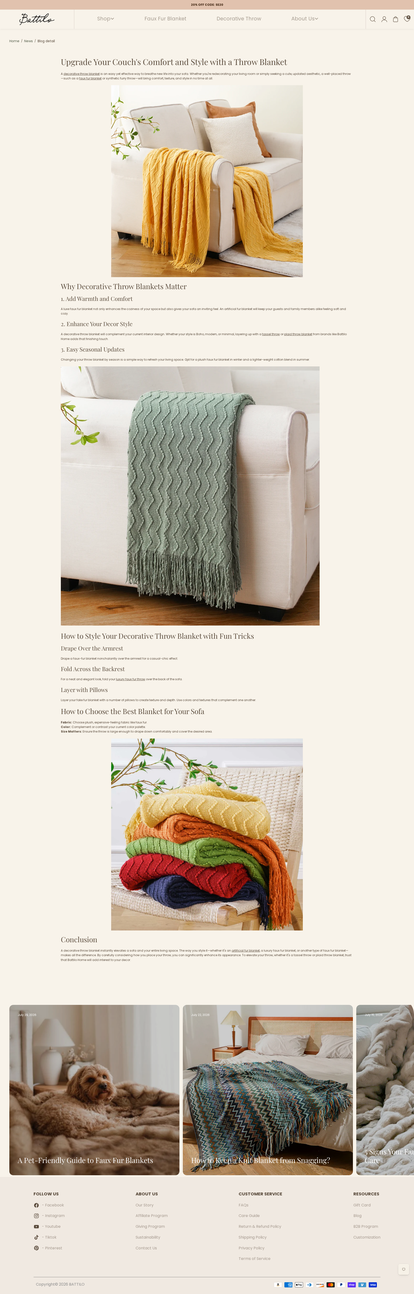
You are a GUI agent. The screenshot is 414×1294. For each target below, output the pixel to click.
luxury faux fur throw (130, 679)
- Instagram (53, 1215)
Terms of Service (254, 1258)
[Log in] (384, 19)
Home (14, 41)
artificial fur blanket (246, 950)
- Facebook (53, 1205)
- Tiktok (49, 1237)
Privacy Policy (251, 1248)
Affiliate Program (152, 1215)
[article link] (165, 1162)
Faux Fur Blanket (165, 18)
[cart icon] (395, 19)
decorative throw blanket (81, 74)
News (28, 41)
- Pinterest (52, 1248)
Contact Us (146, 1248)
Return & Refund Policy (260, 1226)
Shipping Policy (253, 1237)
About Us (303, 18)
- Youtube (51, 1226)
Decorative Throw (239, 18)
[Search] (372, 19)
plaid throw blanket (298, 334)
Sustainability (148, 1237)
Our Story (145, 1205)
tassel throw (271, 334)
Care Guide (249, 1215)
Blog (357, 1215)
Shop (103, 18)
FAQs (243, 1205)
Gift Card (362, 1205)
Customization (366, 1237)
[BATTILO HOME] (37, 19)
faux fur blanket (90, 78)
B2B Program (365, 1226)
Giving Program (150, 1226)
